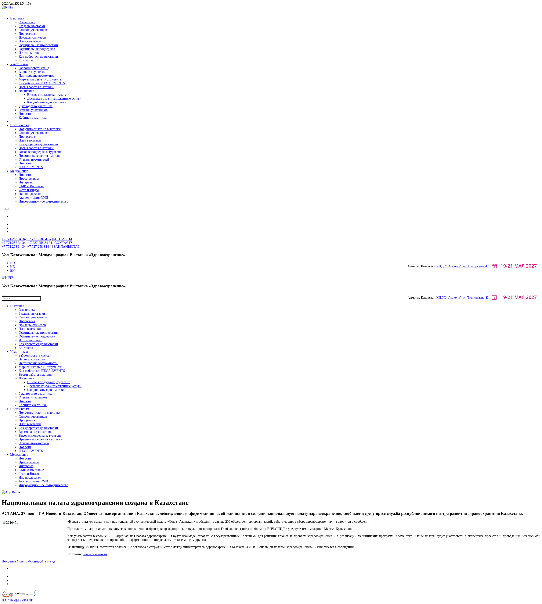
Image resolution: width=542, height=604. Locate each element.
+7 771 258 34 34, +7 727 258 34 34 (26, 239)
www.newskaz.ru (95, 554)
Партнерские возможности (38, 75)
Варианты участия (32, 72)
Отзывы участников (33, 110)
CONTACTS (63, 242)
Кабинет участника (33, 117)
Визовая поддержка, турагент (48, 94)
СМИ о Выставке (31, 186)
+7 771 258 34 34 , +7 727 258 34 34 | (28, 242)
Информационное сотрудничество (43, 201)
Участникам (19, 64)
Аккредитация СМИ (33, 197)
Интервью (26, 182)
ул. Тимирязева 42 (475, 266)
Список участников (33, 30)
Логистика (26, 91)
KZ (12, 266)
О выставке (27, 22)
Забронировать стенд (34, 68)
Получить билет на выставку (40, 129)
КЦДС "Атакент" (449, 266)
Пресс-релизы (29, 178)
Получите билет (13, 561)
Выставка (17, 18)
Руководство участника (36, 106)
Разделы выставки (32, 26)
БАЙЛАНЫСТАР (67, 246)
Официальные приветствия (38, 45)
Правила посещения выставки (40, 155)
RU (12, 263)
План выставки (30, 41)
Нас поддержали (31, 194)
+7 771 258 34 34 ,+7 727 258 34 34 (26, 246)
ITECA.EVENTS (31, 167)
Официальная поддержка (37, 49)
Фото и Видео (29, 190)
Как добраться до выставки (38, 56)
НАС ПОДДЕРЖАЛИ (17, 600)
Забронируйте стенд (40, 561)
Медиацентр (19, 171)
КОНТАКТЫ (62, 239)
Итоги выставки (30, 52)
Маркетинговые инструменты (40, 79)
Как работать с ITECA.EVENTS (42, 83)
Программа (27, 33)
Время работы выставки (36, 87)
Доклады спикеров (32, 37)
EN (12, 270)
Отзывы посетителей (34, 159)
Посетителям (19, 125)
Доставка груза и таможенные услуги (54, 98)
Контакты (26, 60)
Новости (25, 113)
